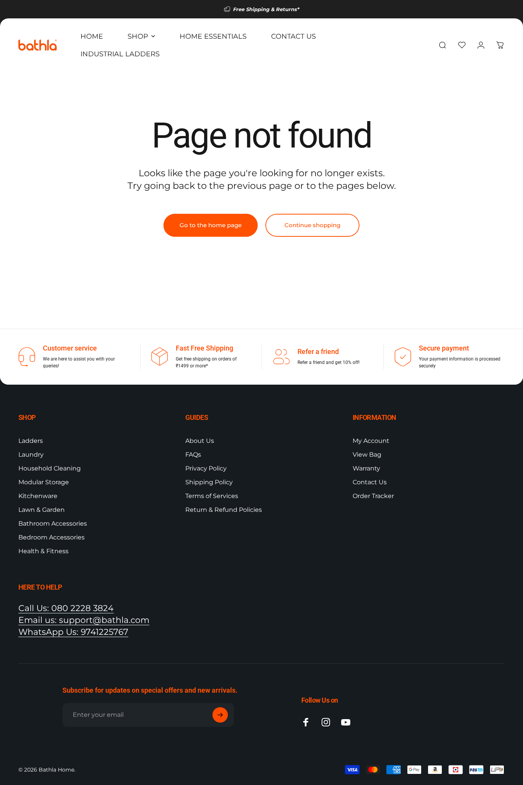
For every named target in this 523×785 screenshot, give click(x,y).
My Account (371, 440)
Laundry (31, 454)
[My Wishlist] (461, 45)
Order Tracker (373, 496)
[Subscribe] (220, 715)
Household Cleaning (49, 468)
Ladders (30, 440)
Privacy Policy (206, 468)
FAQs (193, 454)
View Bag (367, 454)
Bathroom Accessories (52, 523)
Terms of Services (211, 496)
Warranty (366, 468)
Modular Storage (43, 482)
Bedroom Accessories (51, 537)
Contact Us (370, 482)
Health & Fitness (43, 551)
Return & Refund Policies (223, 509)
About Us (199, 440)
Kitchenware (37, 496)
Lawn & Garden (41, 509)
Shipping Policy (209, 482)
